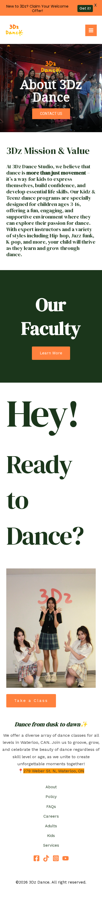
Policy (51, 796)
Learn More (51, 353)
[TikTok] (46, 858)
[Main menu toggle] (91, 30)
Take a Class (31, 700)
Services (51, 845)
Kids (51, 835)
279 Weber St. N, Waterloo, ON (53, 770)
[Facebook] (36, 858)
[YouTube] (65, 858)
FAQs (51, 806)
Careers (51, 816)
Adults (51, 826)
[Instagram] (56, 858)
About (51, 787)
